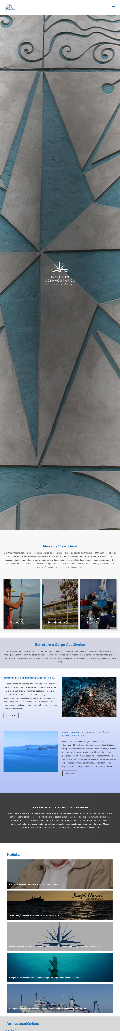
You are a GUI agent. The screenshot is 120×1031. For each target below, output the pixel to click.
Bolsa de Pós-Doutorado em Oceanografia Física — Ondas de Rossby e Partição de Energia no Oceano (54, 946)
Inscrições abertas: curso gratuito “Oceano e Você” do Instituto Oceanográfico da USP (47, 1008)
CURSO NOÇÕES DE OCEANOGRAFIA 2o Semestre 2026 (34, 915)
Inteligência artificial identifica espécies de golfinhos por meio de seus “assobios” (45, 977)
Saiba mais (11, 715)
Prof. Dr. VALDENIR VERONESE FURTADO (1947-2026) (33, 884)
